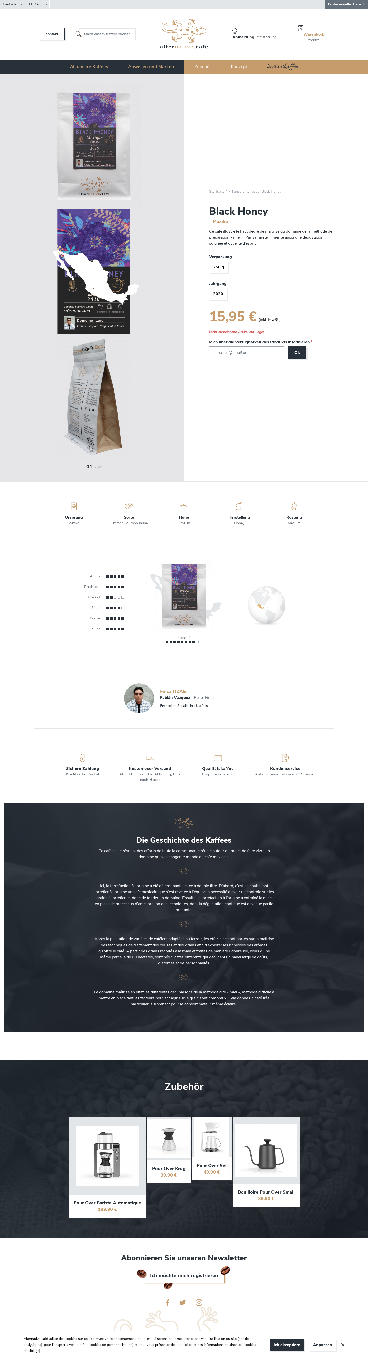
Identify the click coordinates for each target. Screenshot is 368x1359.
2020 (218, 294)
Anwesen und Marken (151, 67)
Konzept (239, 67)
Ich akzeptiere (287, 1345)
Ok (297, 352)
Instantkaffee (282, 66)
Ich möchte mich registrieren (184, 1275)
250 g (218, 267)
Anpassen (322, 1345)
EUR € (34, 4)
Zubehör (202, 67)
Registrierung (265, 37)
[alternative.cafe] (184, 34)
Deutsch (10, 4)
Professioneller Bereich (346, 4)
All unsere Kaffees (89, 67)
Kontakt (51, 34)
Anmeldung (243, 37)
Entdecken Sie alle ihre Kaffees (184, 705)
